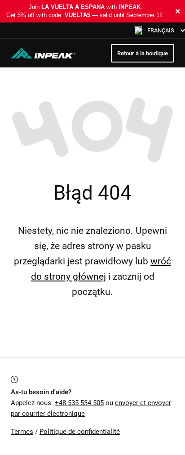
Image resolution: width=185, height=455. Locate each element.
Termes (22, 432)
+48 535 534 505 (79, 403)
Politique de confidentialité (80, 432)
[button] (159, 30)
